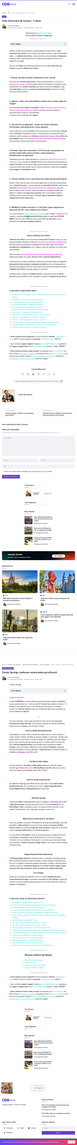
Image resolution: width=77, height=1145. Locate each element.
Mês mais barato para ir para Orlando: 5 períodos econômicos (17, 599)
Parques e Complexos (14, 664)
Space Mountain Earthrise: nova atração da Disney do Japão (43, 519)
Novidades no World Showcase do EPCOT (27, 902)
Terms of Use (54, 1142)
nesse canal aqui (49, 356)
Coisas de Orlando (13, 25)
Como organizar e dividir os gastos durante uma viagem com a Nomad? (57, 616)
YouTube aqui (37, 356)
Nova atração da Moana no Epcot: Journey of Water (31, 928)
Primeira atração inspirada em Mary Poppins (28, 908)
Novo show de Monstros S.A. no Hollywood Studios (43, 529)
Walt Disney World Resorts (30, 664)
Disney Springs (44, 664)
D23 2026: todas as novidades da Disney (56, 1113)
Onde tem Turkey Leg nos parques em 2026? (55, 599)
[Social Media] (8, 1128)
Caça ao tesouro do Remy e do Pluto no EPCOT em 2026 (43, 539)
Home (4, 13)
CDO (8, 13)
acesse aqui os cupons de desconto (22, 359)
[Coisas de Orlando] (9, 4)
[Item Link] (28, 520)
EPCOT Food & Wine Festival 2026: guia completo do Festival (55, 1106)
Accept (71, 1142)
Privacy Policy (42, 1142)
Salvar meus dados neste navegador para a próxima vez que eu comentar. (28, 471)
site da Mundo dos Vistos (34, 214)
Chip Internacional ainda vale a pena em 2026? (18, 639)
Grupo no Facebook (57, 354)
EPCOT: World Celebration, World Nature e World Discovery (34, 905)
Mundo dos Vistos (44, 33)
